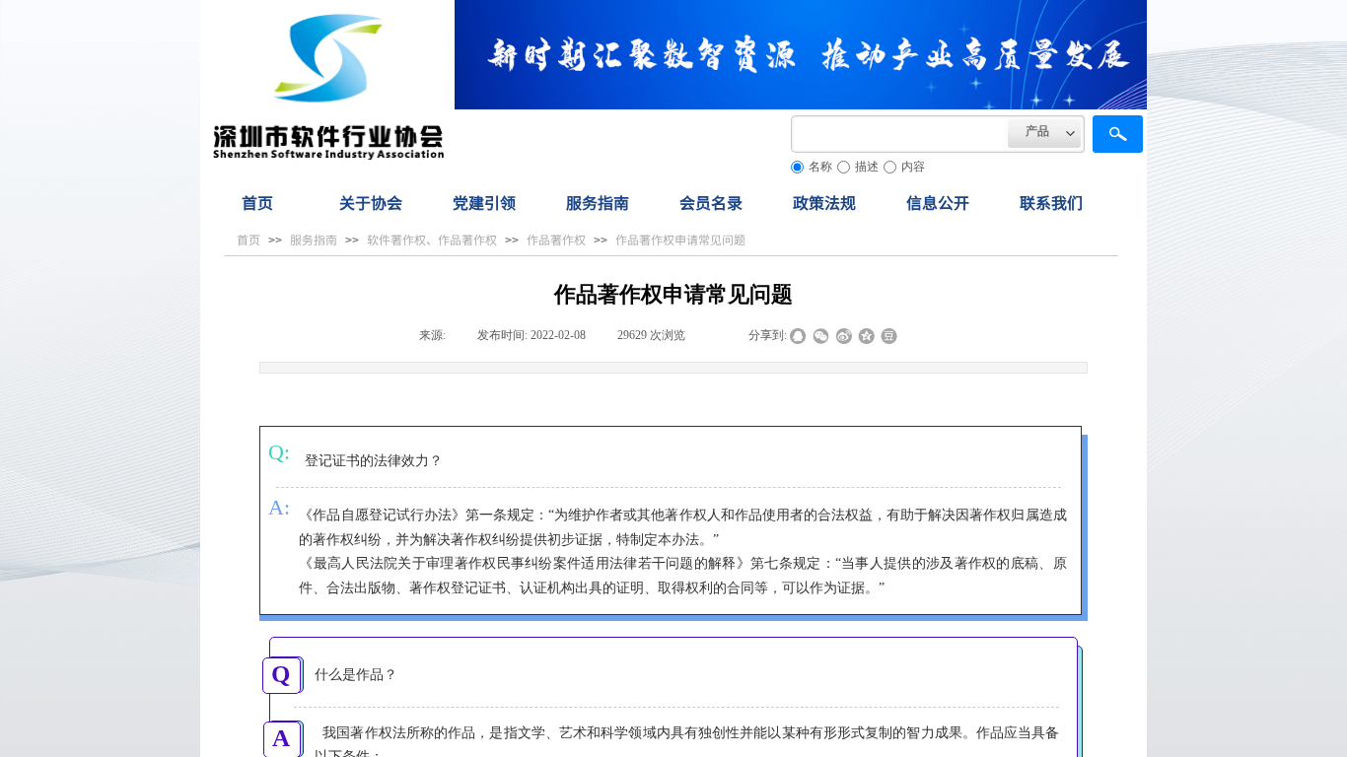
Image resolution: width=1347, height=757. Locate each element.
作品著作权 (556, 239)
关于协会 (370, 202)
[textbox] (899, 134)
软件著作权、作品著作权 (432, 239)
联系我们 (1051, 202)
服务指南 (597, 202)
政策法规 (824, 202)
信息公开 (937, 202)
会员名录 (711, 202)
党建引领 (484, 202)
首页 (257, 202)
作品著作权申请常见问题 (680, 239)
